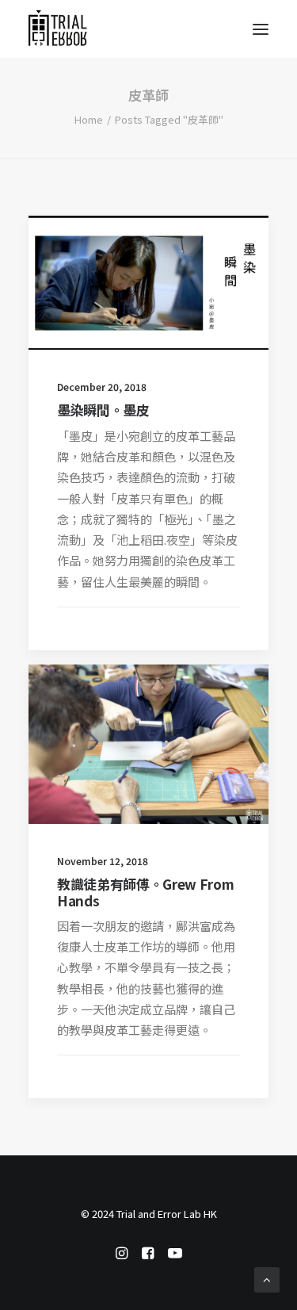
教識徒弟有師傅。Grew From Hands (145, 892)
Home (88, 119)
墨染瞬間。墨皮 (103, 409)
